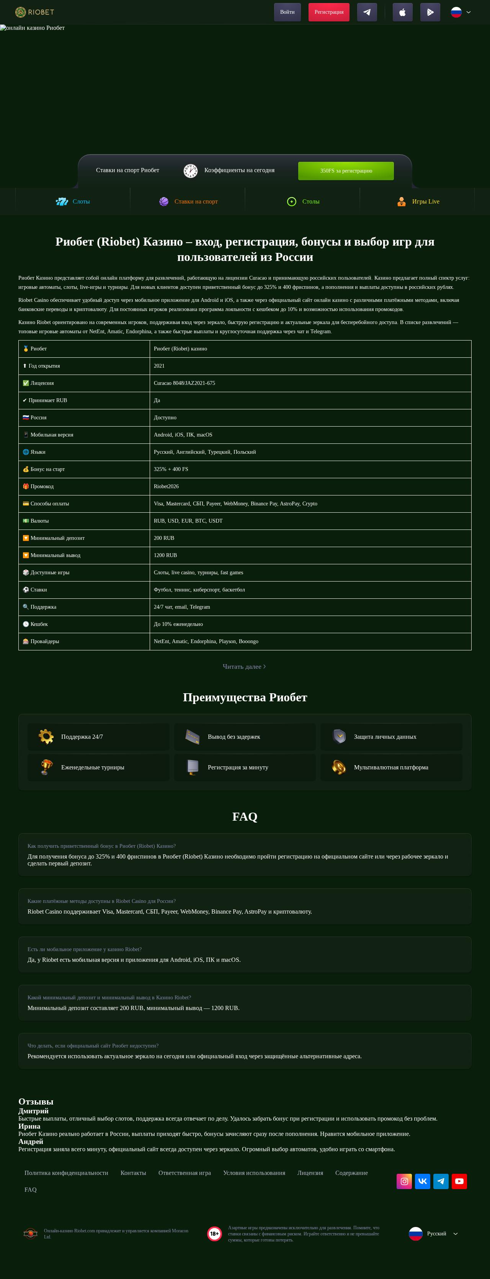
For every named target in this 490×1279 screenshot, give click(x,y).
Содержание (351, 1173)
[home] (34, 12)
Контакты (133, 1173)
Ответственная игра (184, 1173)
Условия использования (254, 1173)
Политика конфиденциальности (66, 1173)
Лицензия (310, 1173)
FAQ (30, 1189)
